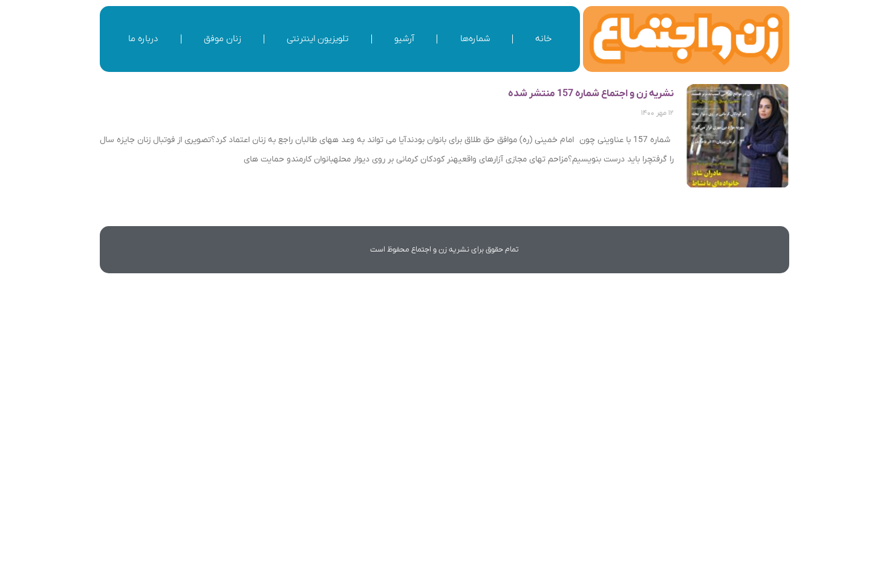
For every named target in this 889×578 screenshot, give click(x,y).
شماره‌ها (475, 39)
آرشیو (404, 39)
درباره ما (143, 39)
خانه (543, 39)
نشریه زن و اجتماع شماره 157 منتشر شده (591, 94)
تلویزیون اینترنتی (317, 39)
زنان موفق (222, 39)
